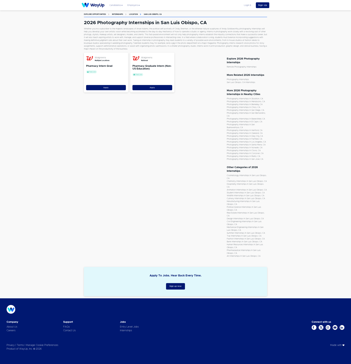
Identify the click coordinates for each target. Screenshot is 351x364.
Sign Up (262, 5)
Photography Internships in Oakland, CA (245, 133)
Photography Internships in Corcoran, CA (245, 153)
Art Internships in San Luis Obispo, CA (244, 256)
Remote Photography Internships (241, 67)
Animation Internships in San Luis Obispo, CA (247, 190)
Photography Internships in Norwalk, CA (244, 148)
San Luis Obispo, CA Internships (241, 82)
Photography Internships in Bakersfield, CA (246, 119)
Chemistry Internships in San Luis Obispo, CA (247, 181)
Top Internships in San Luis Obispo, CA (244, 236)
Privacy (11, 345)
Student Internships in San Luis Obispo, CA (246, 193)
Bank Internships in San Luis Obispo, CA (244, 242)
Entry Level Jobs (129, 327)
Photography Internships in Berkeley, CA (245, 104)
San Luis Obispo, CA (153, 14)
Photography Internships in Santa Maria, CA (246, 145)
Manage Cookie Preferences (42, 345)
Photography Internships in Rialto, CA (243, 156)
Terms (20, 345)
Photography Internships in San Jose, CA (245, 159)
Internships (117, 14)
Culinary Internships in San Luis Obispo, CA (246, 198)
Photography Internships (238, 79)
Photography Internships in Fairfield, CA (244, 139)
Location (133, 14)
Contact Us (69, 330)
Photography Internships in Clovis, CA (244, 150)
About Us (12, 327)
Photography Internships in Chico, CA (243, 107)
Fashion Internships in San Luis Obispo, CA (246, 239)
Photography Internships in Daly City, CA (245, 136)
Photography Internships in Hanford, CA (244, 130)
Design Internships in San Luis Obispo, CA (245, 219)
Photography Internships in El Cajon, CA (244, 122)
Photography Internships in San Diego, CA (245, 110)
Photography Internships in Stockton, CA (245, 99)
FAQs (66, 327)
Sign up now (175, 286)
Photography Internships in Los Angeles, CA (246, 142)
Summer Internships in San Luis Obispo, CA (246, 233)
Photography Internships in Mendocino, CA (246, 102)
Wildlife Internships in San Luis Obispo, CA (245, 196)
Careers (11, 330)
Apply (106, 87)
